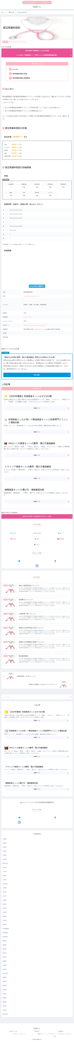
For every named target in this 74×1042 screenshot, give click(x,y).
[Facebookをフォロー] (55, 561)
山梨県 (4, 900)
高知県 (4, 1010)
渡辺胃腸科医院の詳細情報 (21, 78)
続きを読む (37, 375)
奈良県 (4, 879)
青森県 (4, 998)
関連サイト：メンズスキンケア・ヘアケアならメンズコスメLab (55, 1035)
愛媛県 (4, 940)
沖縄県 (4, 961)
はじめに (15, 69)
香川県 (4, 1006)
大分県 (4, 871)
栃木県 (4, 957)
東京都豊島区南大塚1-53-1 (31, 296)
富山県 (4, 892)
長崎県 (4, 993)
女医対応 (5, 884)
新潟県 (4, 949)
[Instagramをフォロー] (37, 566)
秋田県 (4, 985)
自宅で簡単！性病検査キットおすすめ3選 (37, 50)
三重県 (4, 839)
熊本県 (4, 969)
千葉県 (4, 859)
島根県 (4, 916)
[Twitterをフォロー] (19, 561)
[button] (70, 697)
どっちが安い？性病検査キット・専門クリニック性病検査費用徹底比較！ (37, 55)
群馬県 (4, 989)
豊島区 (24, 41)
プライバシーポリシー (19, 1034)
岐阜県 (4, 904)
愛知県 (4, 945)
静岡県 (4, 1002)
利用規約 (60, 1031)
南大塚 (12, 41)
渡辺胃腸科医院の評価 (20, 73)
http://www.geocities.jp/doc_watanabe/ (34, 325)
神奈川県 (5, 973)
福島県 (4, 981)
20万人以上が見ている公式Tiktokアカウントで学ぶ (37, 516)
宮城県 (4, 888)
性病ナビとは (13, 1031)
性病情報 (5, 932)
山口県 (4, 896)
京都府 (4, 843)
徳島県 (4, 924)
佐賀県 (4, 847)
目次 (36, 64)
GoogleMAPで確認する (37, 286)
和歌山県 (5, 863)
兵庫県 (4, 851)
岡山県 (4, 908)
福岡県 (4, 977)
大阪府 (4, 875)
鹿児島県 (5, 1014)
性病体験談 (6, 928)
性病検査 (5, 936)
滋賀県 (4, 965)
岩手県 (4, 912)
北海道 (4, 855)
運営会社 (37, 1031)
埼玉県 (4, 867)
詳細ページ (37, 408)
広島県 (4, 920)
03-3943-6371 (28, 317)
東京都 (6, 41)
